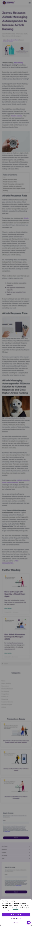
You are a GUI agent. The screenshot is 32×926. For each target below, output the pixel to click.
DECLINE (16, 922)
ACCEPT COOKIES (16, 914)
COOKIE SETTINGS (16, 918)
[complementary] (16, 912)
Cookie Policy (16, 909)
